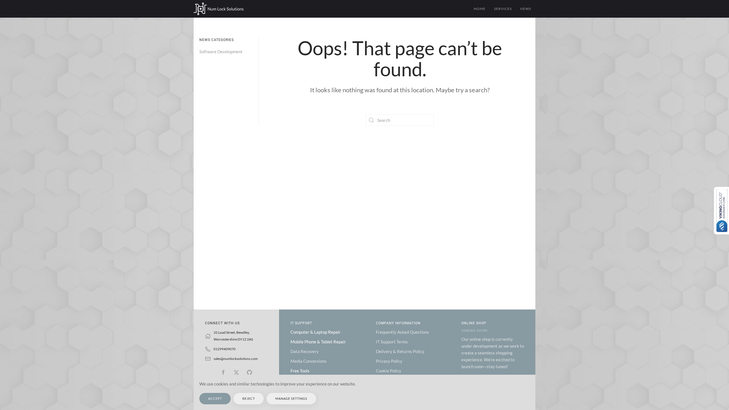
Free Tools (300, 370)
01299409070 (225, 349)
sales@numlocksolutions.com (236, 358)
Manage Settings (291, 398)
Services (503, 9)
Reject (248, 398)
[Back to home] (218, 9)
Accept (215, 398)
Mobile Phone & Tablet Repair (318, 341)
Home (480, 9)
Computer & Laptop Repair (315, 332)
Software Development (221, 51)
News (525, 9)
